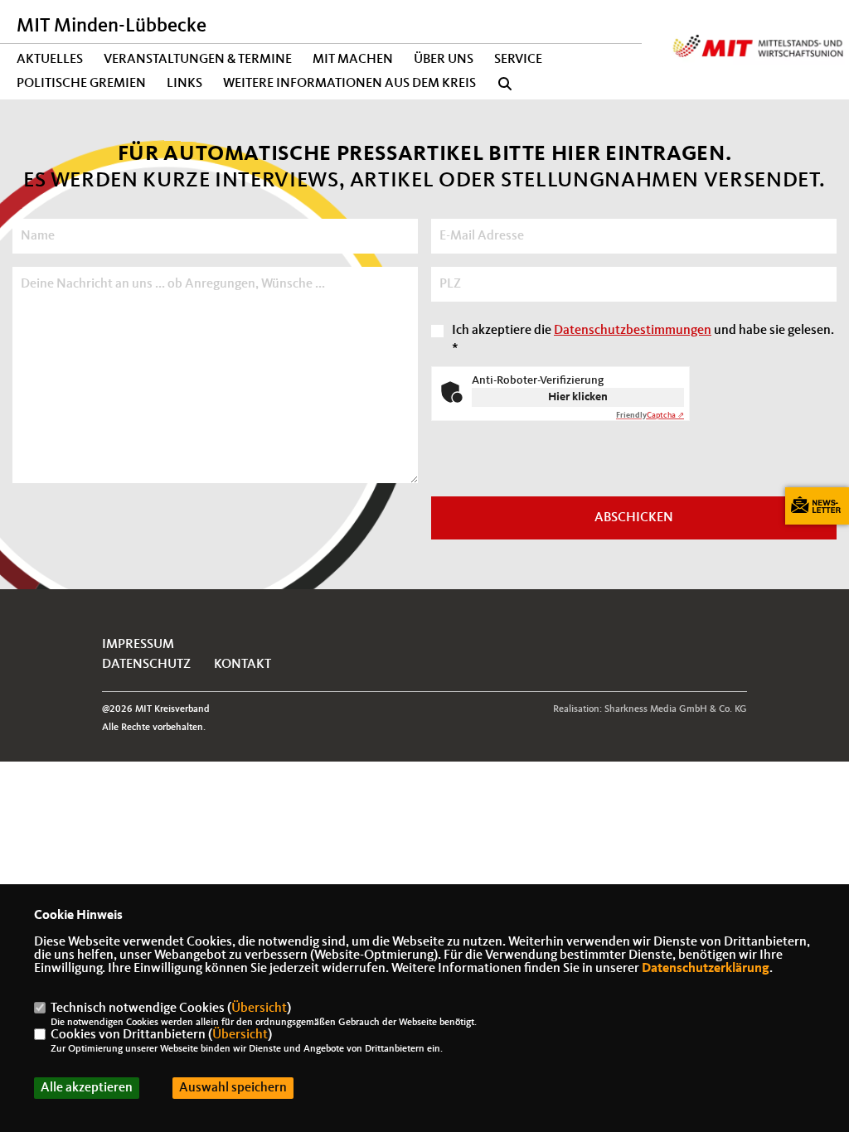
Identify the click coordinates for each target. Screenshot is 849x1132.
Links (184, 83)
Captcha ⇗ (650, 415)
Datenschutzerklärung (705, 968)
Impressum (138, 644)
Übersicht (259, 1008)
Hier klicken (578, 397)
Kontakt (242, 664)
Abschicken (633, 518)
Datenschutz (146, 664)
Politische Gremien (81, 83)
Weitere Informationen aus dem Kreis (349, 83)
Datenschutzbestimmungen (632, 330)
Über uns (443, 59)
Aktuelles (50, 59)
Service (518, 59)
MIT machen (353, 59)
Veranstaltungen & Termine (198, 59)
